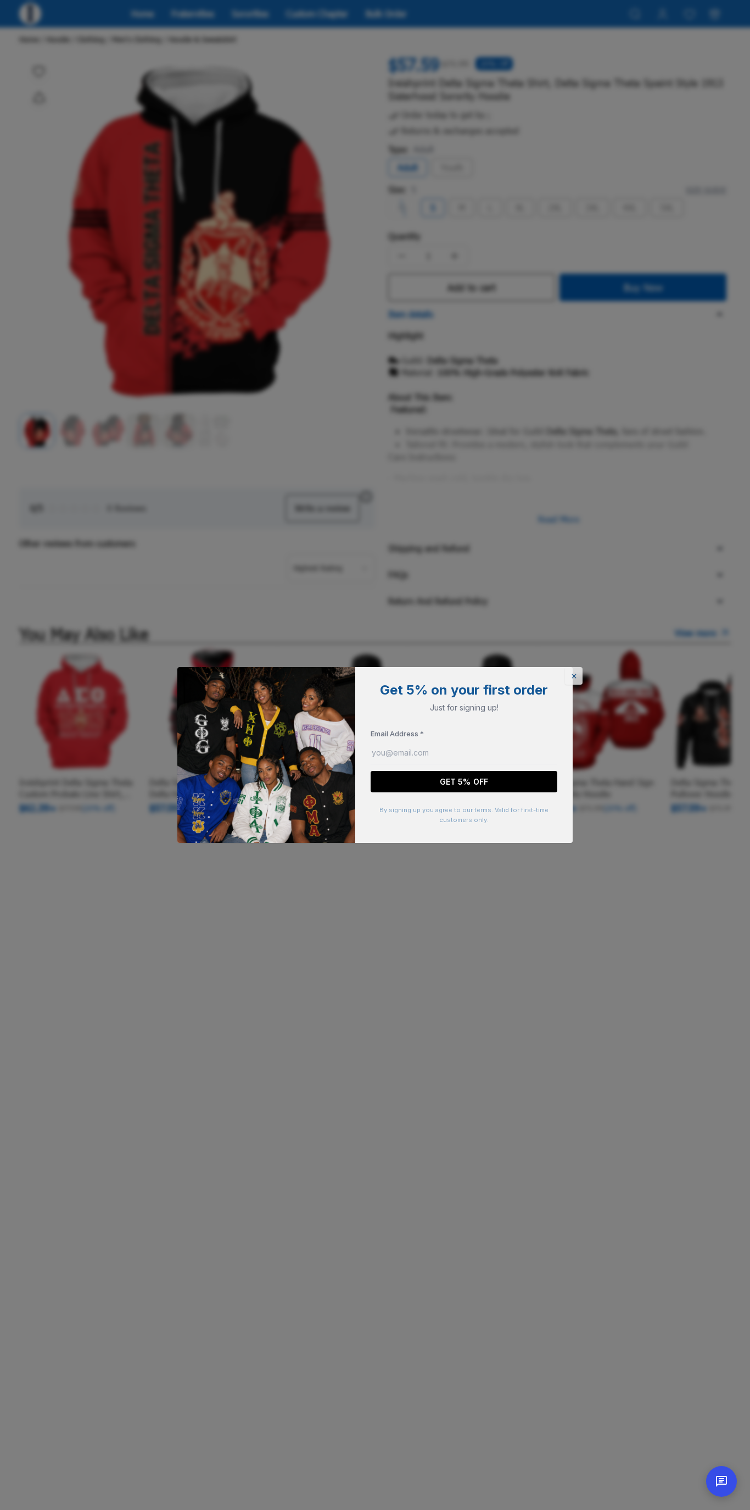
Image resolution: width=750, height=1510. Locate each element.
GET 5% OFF (464, 781)
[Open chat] (721, 1481)
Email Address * (397, 733)
